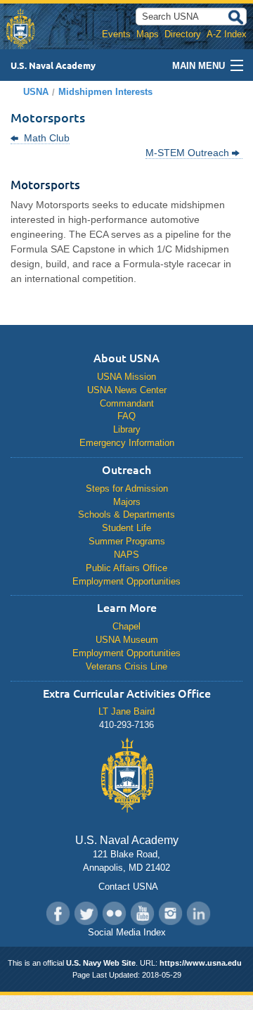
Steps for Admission (127, 488)
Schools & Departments (126, 514)
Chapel (126, 626)
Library (127, 429)
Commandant (127, 403)
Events (116, 34)
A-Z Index (227, 34)
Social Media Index (127, 932)
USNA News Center (127, 390)
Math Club (45, 137)
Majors (127, 502)
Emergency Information (126, 442)
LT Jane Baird (126, 711)
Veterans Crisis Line (126, 666)
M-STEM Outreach (188, 152)
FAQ (126, 416)
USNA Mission (126, 376)
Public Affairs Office (126, 568)
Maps (147, 34)
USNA (35, 92)
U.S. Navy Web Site (101, 963)
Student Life (126, 528)
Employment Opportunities (126, 581)
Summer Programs (127, 541)
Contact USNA (127, 886)
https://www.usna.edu (201, 963)
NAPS (126, 554)
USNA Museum (127, 639)
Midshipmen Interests (105, 92)
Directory (182, 34)
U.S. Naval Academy (53, 65)
